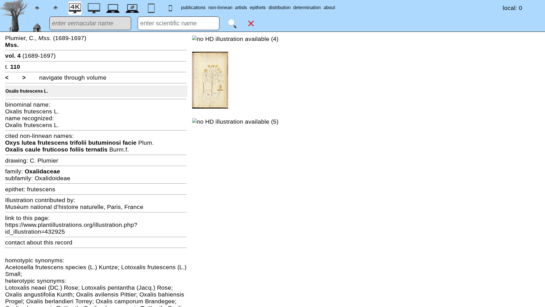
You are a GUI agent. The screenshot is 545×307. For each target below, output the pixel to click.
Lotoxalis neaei (26, 287)
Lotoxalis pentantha (109, 287)
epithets (258, 7)
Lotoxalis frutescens (149, 267)
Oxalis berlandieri (50, 301)
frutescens (41, 189)
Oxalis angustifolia (31, 294)
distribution (280, 7)
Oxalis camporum (120, 301)
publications (193, 7)
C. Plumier (44, 160)
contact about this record (38, 242)
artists (241, 7)
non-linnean (220, 7)
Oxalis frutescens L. (26, 91)
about (329, 7)
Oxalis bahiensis (161, 294)
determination (307, 7)
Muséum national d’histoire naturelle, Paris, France (74, 207)
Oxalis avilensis (98, 294)
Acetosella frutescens (35, 267)
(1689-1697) (30, 55)
